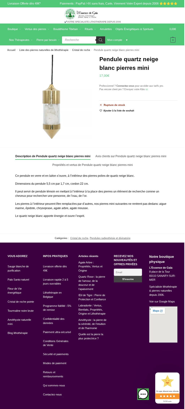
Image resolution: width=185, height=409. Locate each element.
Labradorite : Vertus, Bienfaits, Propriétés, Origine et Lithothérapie (92, 309)
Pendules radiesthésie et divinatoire (110, 238)
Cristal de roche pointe (21, 301)
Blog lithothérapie (18, 332)
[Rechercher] (100, 40)
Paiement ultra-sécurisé (57, 332)
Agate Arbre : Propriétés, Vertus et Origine (90, 266)
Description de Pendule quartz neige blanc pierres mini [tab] (52, 156)
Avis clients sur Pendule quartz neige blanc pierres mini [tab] (130, 156)
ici (147, 89)
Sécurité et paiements (56, 354)
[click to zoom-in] (50, 97)
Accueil (11, 50)
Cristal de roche (81, 50)
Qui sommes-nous (54, 385)
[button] (143, 394)
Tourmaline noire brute (21, 310)
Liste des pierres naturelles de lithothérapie (43, 50)
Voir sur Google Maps (162, 301)
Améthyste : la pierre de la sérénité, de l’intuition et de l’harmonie (92, 324)
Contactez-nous (52, 394)
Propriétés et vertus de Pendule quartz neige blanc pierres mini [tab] (92, 164)
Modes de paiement (54, 363)
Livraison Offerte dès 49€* (24, 3)
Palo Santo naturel (18, 279)
